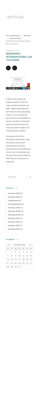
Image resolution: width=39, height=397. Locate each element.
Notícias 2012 (14, 225)
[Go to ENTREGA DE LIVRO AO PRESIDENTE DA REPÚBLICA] (8, 68)
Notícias (27, 36)
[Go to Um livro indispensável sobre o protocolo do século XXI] (14, 68)
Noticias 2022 (14, 193)
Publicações (13, 201)
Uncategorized (14, 204)
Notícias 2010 (14, 229)
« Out (8, 245)
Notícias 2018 (14, 215)
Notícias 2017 (14, 218)
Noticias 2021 (14, 197)
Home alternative (13, 36)
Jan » (31, 245)
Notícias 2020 (15, 38)
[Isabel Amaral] (14, 6)
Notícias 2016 (14, 222)
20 (31, 259)
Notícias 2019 (14, 211)
